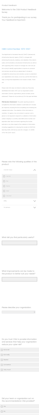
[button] (19, 171)
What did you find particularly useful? (18, 237)
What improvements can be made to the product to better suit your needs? (18, 272)
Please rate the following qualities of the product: (19, 163)
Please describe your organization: (16, 307)
